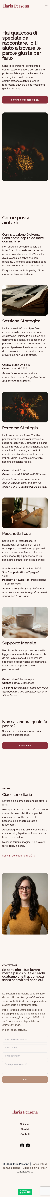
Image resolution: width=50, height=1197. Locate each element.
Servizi (25, 1129)
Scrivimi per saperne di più (25, 99)
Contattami (25, 745)
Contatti (25, 1134)
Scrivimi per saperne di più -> (18, 855)
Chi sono (25, 1124)
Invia (25, 1079)
